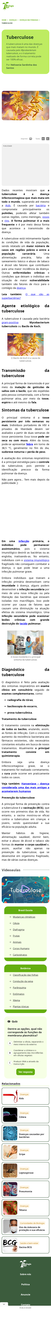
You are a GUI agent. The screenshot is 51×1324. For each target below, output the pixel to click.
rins (7, 220)
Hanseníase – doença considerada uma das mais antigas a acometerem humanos (25, 787)
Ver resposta (26, 1071)
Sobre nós (25, 1274)
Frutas (16, 935)
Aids (8, 205)
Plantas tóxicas (21, 1006)
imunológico (41, 560)
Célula (16, 923)
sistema (29, 560)
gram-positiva (10, 322)
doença (21, 288)
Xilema (16, 1000)
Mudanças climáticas (24, 916)
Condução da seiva (23, 981)
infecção (24, 541)
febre (29, 444)
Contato (25, 1304)
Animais (17, 942)
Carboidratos (20, 954)
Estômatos (18, 994)
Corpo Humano (21, 948)
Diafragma (18, 929)
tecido (23, 623)
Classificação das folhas (25, 975)
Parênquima (19, 987)
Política (25, 1284)
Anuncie (25, 1294)
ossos (45, 217)
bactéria (41, 205)
